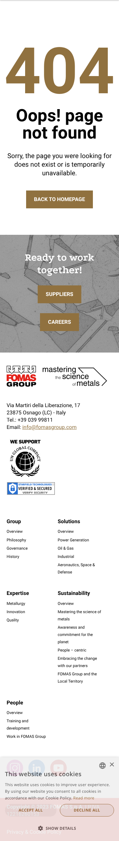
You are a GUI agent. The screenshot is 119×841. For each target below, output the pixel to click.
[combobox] (102, 765)
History (13, 556)
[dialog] (59, 799)
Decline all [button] (87, 810)
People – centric (72, 650)
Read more (84, 798)
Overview (15, 531)
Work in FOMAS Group (26, 736)
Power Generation (73, 540)
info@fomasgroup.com (49, 427)
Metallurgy (16, 603)
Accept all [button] (31, 810)
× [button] (111, 765)
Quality (13, 620)
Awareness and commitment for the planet (75, 634)
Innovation (16, 612)
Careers (59, 322)
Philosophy (16, 540)
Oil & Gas (65, 548)
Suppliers (59, 294)
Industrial (66, 556)
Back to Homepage (59, 199)
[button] (59, 828)
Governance (17, 548)
